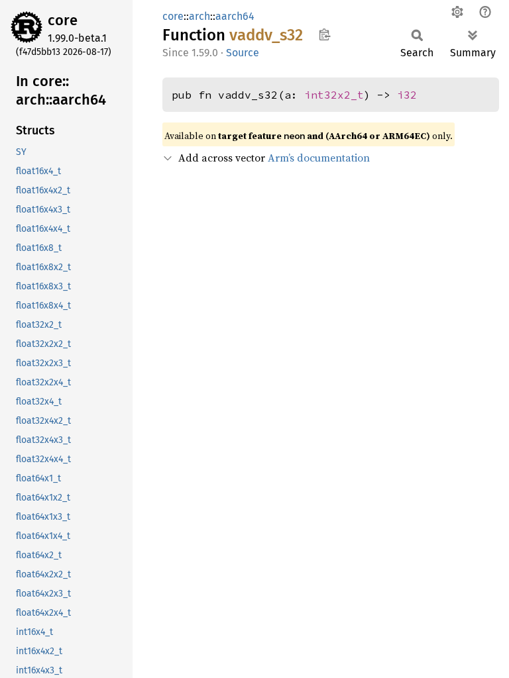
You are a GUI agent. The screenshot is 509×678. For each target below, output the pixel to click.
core (63, 20)
